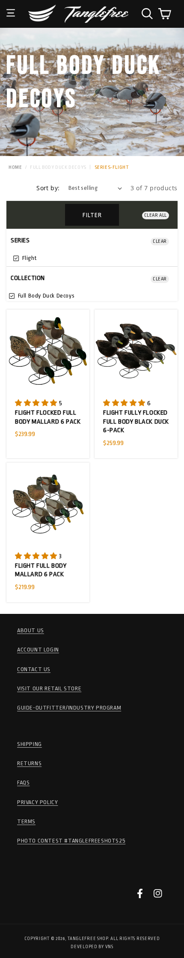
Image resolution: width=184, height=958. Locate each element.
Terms (26, 821)
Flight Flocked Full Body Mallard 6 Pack (47, 417)
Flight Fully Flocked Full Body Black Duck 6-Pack (136, 421)
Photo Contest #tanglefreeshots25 (71, 840)
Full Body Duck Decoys (58, 167)
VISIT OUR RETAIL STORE (49, 688)
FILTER (92, 215)
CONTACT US (33, 669)
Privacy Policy (37, 802)
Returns (29, 763)
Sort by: (47, 188)
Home (15, 167)
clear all (155, 215)
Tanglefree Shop (88, 938)
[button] (10, 6)
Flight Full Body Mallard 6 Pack (41, 570)
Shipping (29, 744)
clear (160, 241)
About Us (30, 630)
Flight (28, 258)
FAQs (23, 782)
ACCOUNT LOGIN (38, 649)
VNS (109, 946)
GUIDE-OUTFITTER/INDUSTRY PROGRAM (69, 707)
